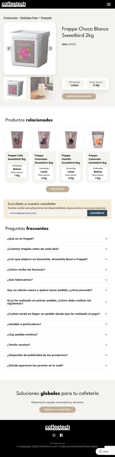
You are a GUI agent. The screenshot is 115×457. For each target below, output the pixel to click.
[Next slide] (50, 48)
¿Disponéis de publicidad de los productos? (37, 355)
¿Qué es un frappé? (20, 238)
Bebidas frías (29, 18)
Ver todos (57, 189)
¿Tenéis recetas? (18, 344)
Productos (10, 18)
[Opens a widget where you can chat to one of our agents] (104, 451)
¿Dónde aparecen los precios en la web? (35, 365)
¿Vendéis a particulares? (24, 324)
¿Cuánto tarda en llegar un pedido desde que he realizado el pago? (53, 314)
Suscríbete (97, 213)
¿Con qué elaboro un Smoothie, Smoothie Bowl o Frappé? (47, 259)
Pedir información (79, 96)
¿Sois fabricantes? (20, 279)
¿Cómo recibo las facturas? (26, 269)
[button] (15, 88)
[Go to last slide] (9, 48)
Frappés (46, 18)
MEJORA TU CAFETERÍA (57, 409)
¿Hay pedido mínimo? (22, 334)
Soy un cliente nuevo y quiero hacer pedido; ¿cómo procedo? (49, 290)
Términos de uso (57, 443)
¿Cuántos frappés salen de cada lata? (33, 249)
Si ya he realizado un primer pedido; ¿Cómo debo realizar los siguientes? (49, 302)
